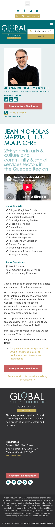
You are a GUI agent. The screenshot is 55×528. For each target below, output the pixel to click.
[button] (27, 3)
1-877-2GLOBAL (14, 455)
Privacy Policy (47, 523)
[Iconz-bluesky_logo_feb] (37, 11)
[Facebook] (24, 482)
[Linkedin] (31, 11)
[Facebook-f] (24, 11)
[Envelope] (6, 99)
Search (40, 36)
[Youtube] (18, 11)
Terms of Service (34, 523)
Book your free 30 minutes (23, 106)
